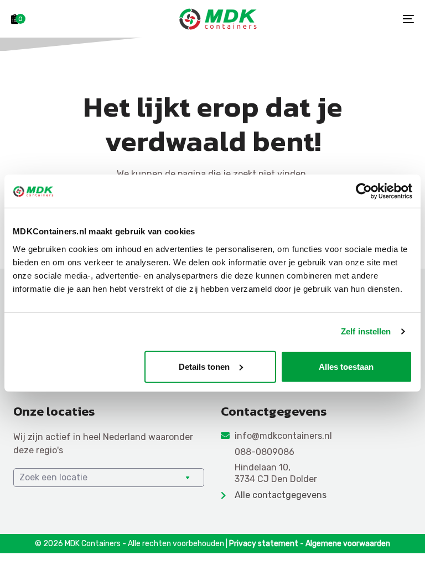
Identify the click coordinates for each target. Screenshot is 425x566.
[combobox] (108, 477)
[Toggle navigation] (346, 19)
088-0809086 (264, 452)
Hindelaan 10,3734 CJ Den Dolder (276, 473)
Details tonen (204, 366)
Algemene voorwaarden (347, 543)
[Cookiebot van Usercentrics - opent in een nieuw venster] (363, 191)
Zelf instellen (366, 331)
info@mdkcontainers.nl (283, 436)
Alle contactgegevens (280, 495)
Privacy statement (263, 543)
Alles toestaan (346, 366)
